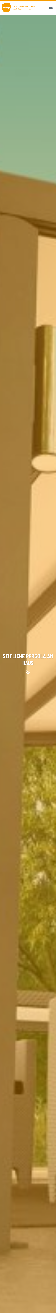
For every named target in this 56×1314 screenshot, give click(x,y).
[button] (50, 8)
